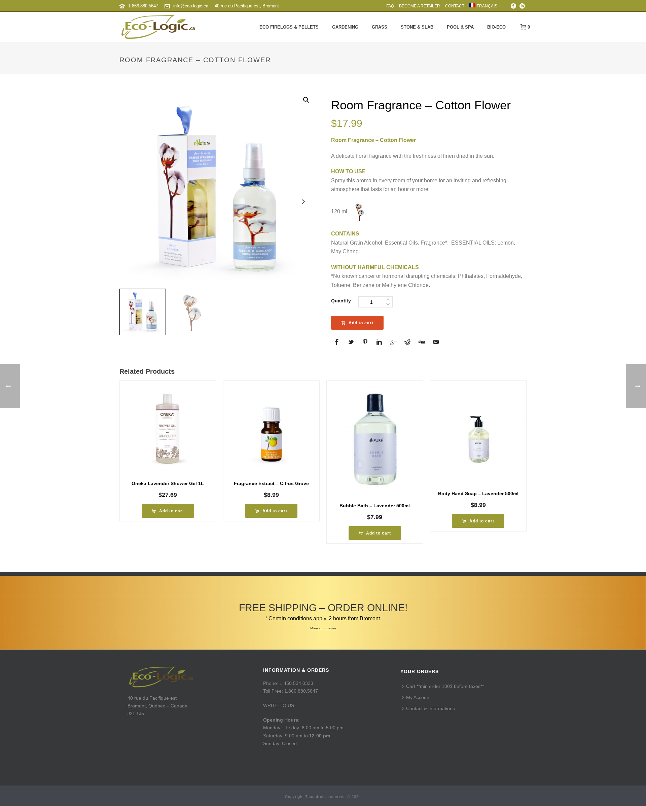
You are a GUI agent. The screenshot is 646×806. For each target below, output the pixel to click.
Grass (379, 27)
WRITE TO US (278, 705)
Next (303, 201)
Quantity (341, 300)
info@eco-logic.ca (190, 5)
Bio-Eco (496, 27)
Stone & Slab (417, 27)
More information (323, 628)
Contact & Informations (430, 708)
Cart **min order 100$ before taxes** (445, 686)
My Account (418, 697)
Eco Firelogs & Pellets (289, 27)
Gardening (345, 27)
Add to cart (361, 323)
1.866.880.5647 (143, 5)
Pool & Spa (460, 27)
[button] (306, 100)
